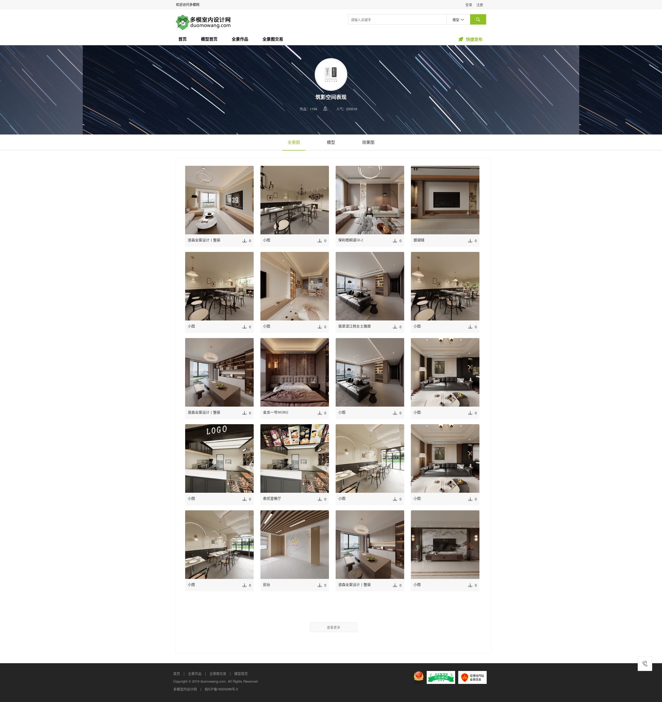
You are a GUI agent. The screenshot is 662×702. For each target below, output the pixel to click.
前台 (266, 585)
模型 (331, 142)
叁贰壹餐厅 (272, 499)
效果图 (368, 142)
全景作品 (240, 39)
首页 (182, 39)
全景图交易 (272, 39)
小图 (266, 240)
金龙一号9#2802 (275, 412)
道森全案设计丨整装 (204, 240)
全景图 (294, 142)
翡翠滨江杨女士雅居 (354, 326)
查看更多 (333, 627)
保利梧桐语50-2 (350, 240)
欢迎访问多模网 (187, 4)
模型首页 (209, 39)
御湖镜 (418, 240)
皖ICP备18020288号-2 (221, 688)
